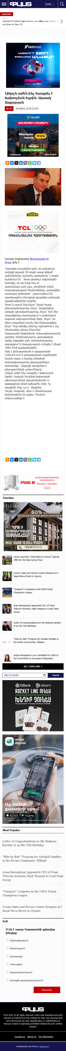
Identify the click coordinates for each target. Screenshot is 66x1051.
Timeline (8, 497)
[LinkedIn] (21, 163)
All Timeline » (33, 666)
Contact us (20, 1036)
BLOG (9, 108)
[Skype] (34, 163)
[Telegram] (39, 163)
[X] (16, 163)
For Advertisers (46, 1036)
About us (31, 1036)
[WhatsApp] (30, 163)
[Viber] (25, 163)
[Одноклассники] (7, 163)
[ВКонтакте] (12, 163)
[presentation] (54, 23)
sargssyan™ (45, 1046)
